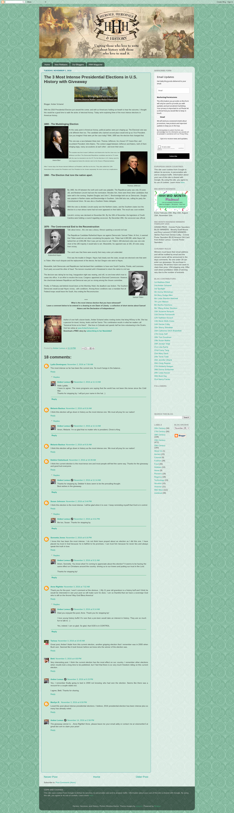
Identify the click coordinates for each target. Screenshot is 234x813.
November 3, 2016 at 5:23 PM (80, 679)
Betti (53, 659)
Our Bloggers (78, 64)
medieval (158, 493)
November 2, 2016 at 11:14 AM (87, 426)
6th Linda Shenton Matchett (166, 298)
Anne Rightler (57, 587)
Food (156, 464)
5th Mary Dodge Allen (163, 295)
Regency (158, 477)
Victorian (158, 487)
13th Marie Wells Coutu (164, 321)
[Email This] (83, 348)
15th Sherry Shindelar (163, 328)
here (183, 182)
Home (47, 64)
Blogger (157, 806)
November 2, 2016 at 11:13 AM (87, 382)
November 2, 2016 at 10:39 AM (82, 460)
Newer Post (50, 776)
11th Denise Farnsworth (164, 315)
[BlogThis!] (85, 348)
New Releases (61, 64)
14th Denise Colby (162, 324)
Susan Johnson (58, 501)
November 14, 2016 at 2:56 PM (80, 720)
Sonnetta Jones (58, 538)
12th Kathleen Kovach (163, 318)
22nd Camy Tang (161, 350)
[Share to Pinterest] (93, 348)
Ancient (157, 454)
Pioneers (158, 474)
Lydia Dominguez (58, 364)
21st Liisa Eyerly (161, 347)
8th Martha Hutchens (163, 305)
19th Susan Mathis (162, 341)
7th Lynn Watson (161, 302)
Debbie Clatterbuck (59, 460)
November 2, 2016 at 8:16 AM (79, 408)
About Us (158, 451)
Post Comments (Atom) (66, 782)
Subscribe (173, 156)
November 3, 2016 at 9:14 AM (87, 609)
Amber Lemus (63, 382)
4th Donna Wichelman (163, 292)
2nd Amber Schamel (163, 285)
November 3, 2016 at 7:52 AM (77, 587)
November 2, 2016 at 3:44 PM (79, 501)
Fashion (157, 461)
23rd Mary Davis (161, 353)
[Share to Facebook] (90, 348)
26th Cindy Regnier (162, 363)
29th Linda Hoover (162, 373)
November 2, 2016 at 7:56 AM (80, 364)
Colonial (157, 457)
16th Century (159, 428)
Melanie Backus (58, 408)
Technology (159, 480)
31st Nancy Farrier (162, 379)
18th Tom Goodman (162, 337)
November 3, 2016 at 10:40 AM (71, 641)
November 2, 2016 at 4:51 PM (87, 519)
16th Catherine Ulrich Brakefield (167, 331)
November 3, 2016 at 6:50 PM (74, 702)
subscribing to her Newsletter (99, 331)
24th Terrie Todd (161, 357)
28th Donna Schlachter (164, 370)
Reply (53, 372)
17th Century (159, 431)
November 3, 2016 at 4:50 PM (68, 659)
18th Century (159, 435)
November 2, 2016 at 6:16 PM (79, 538)
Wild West (158, 490)
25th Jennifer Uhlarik (163, 360)
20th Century (159, 446)
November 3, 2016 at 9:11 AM (87, 560)
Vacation (158, 483)
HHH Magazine (95, 64)
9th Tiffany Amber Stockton (165, 308)
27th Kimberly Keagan (163, 366)
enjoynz (139, 806)
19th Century (159, 440)
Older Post (142, 776)
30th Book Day (160, 376)
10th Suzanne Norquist (164, 311)
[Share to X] (88, 348)
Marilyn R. (55, 702)
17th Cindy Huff (161, 334)
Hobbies (157, 467)
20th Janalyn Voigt (162, 344)
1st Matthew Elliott (162, 282)
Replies (56, 377)
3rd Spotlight (159, 289)
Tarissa (54, 641)
